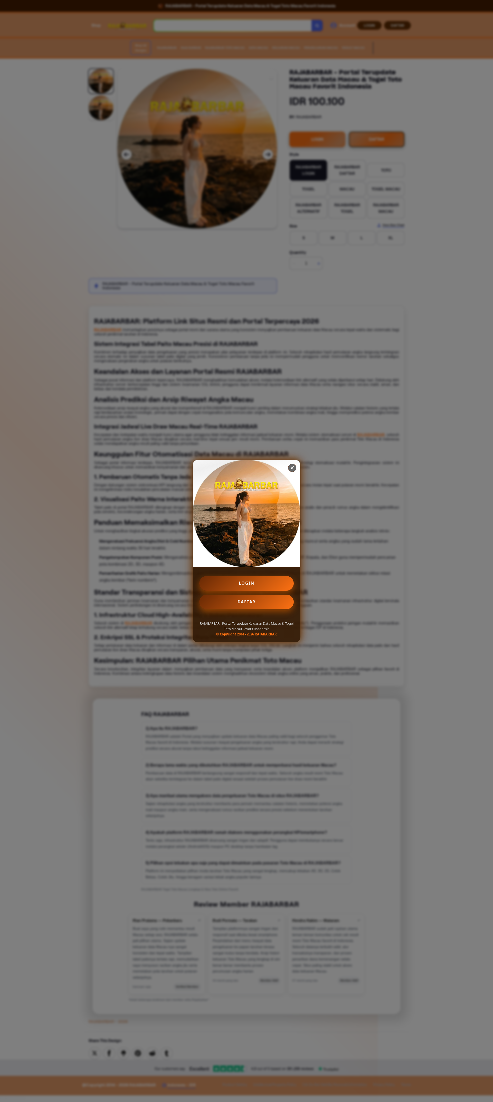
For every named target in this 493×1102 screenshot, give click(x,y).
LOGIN (246, 583)
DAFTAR (247, 602)
